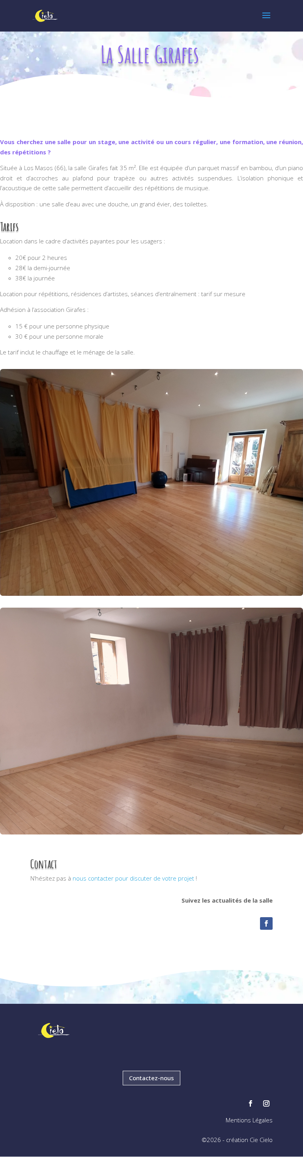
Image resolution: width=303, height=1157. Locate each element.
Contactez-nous (151, 1078)
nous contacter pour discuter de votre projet (133, 878)
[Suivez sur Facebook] (266, 923)
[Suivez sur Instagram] (266, 1103)
